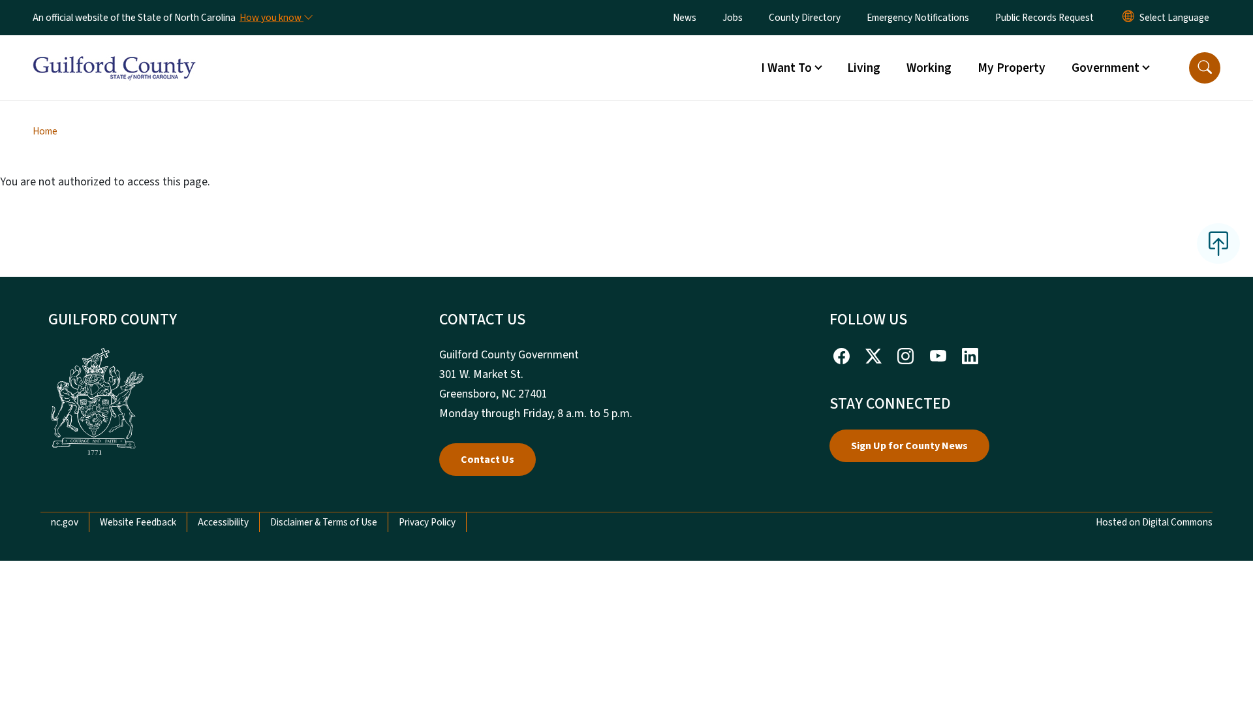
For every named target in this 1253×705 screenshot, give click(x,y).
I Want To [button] (786, 68)
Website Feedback (138, 522)
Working (928, 68)
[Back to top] (1218, 243)
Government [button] (1105, 68)
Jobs (732, 17)
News (684, 17)
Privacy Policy (427, 522)
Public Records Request (1044, 17)
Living (863, 68)
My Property (1011, 68)
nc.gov (64, 522)
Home (45, 131)
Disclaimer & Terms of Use (323, 522)
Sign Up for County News (909, 446)
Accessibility (223, 522)
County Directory (805, 17)
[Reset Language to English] (1128, 17)
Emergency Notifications (918, 17)
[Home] (114, 52)
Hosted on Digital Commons (1154, 522)
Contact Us (487, 459)
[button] (1204, 68)
